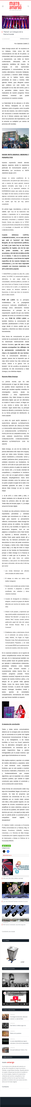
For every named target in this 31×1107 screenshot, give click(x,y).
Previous (4, 980)
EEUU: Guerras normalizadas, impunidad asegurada (14, 924)
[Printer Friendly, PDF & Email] (6, 845)
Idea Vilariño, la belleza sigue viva (18, 1025)
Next (27, 980)
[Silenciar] (24, 1004)
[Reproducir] (4, 1004)
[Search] (28, 6)
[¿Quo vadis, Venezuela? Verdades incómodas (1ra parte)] (15, 891)
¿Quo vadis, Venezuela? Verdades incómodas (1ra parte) (15, 901)
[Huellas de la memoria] (15, 980)
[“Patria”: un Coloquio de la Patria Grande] (15, 23)
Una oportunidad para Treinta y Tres (18, 1050)
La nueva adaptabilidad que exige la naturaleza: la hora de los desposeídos (19, 1042)
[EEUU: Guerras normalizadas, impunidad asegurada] (15, 914)
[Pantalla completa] (27, 1004)
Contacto (5, 1087)
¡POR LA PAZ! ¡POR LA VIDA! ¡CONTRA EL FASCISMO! (13, 878)
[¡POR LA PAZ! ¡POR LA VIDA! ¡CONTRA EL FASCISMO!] (15, 868)
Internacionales (24, 38)
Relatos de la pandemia (15, 1033)
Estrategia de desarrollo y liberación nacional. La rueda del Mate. (18, 1018)
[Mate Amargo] (15, 6)
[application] (15, 998)
